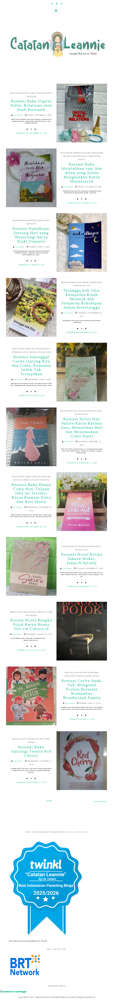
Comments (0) (73, 586)
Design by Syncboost (86, 997)
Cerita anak (92, 673)
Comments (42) (25, 395)
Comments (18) (76, 719)
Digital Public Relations (34, 93)
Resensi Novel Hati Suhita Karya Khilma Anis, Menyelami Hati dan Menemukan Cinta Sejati (82, 427)
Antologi (69, 673)
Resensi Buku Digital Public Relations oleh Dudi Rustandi (31, 105)
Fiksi (37, 739)
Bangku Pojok (16, 612)
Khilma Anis (90, 411)
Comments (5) (23, 782)
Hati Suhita (78, 411)
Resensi (81, 159)
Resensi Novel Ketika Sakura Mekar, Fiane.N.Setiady (81, 558)
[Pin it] (35, 129)
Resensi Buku (95, 282)
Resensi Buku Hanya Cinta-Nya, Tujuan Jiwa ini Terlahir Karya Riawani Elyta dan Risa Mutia (31, 493)
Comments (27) (23, 133)
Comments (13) (25, 265)
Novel (99, 411)
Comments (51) (24, 650)
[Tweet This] (27, 129)
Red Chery (45, 739)
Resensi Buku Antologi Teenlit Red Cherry (31, 751)
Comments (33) (73, 463)
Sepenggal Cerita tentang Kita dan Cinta (31, 352)
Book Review (16, 93)
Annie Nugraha (68, 282)
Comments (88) (73, 332)
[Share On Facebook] (31, 129)
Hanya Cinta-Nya (32, 477)
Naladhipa (30, 220)
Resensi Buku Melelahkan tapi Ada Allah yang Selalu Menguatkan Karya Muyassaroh (81, 173)
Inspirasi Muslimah (82, 153)
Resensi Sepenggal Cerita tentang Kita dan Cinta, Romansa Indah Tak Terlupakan (31, 365)
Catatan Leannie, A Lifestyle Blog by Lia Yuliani (55, 997)
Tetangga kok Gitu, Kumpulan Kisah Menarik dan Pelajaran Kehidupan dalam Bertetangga (82, 299)
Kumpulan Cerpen (33, 349)
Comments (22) (74, 203)
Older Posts (100, 802)
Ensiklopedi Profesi (74, 676)
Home (49, 801)
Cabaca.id (41, 612)
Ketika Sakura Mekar (84, 546)
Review (96, 676)
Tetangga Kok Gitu (82, 286)
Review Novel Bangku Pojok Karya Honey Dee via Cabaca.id (31, 624)
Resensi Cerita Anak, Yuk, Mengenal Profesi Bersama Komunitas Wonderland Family (81, 689)
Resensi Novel (82, 414)
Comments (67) (23, 527)
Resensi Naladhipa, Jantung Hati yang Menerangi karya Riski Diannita (31, 235)
